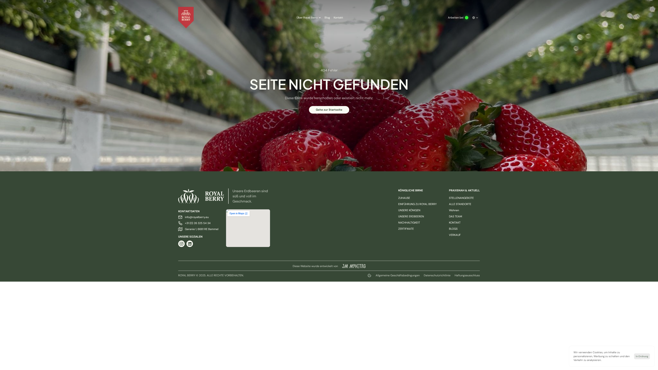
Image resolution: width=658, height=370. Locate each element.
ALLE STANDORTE (460, 204)
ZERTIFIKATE (406, 229)
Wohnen (454, 210)
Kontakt (338, 17)
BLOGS (453, 229)
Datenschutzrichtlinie (437, 275)
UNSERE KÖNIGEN (409, 210)
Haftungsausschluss (467, 275)
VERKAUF (455, 235)
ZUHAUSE (404, 198)
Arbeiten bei (456, 17)
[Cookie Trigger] (369, 275)
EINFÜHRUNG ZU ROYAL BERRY (417, 204)
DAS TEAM (455, 216)
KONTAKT (455, 222)
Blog (327, 17)
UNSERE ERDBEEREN (411, 216)
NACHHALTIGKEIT (409, 222)
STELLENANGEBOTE (461, 198)
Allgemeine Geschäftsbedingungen (398, 275)
